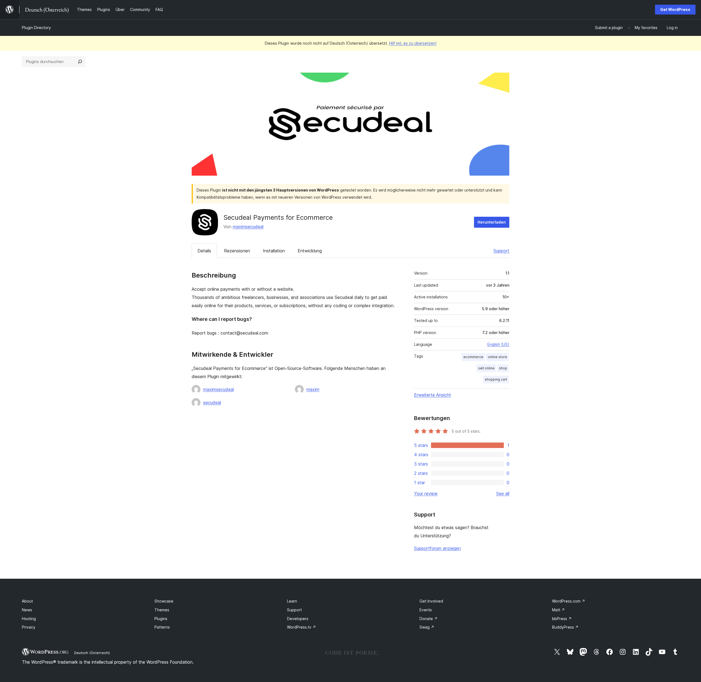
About (27, 601)
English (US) (498, 344)
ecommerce (473, 357)
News (27, 609)
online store (497, 357)
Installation (274, 250)
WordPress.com (568, 601)
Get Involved (431, 601)
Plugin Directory (36, 27)
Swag (427, 627)
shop (503, 368)
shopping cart (496, 379)
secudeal (212, 402)
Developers (297, 618)
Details (204, 250)
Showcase (163, 601)
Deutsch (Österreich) (92, 652)
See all (502, 493)
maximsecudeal (248, 226)
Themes (161, 609)
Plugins (160, 618)
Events (426, 609)
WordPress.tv (301, 627)
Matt (558, 609)
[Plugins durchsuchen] (79, 61)
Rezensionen (237, 250)
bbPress (562, 618)
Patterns (162, 627)
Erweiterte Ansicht (432, 395)
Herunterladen (492, 222)
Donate (429, 618)
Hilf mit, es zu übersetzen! (412, 43)
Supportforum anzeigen (437, 548)
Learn (292, 601)
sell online (486, 368)
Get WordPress (675, 9)
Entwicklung (310, 250)
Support (501, 250)
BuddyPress (565, 627)
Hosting (29, 618)
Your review (426, 493)
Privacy (28, 627)
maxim (312, 389)
